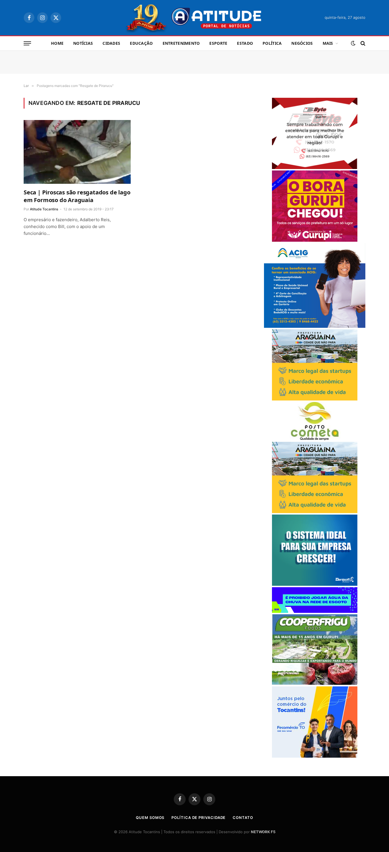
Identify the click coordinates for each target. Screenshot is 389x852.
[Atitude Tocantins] (194, 17)
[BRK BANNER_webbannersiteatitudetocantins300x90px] (314, 611)
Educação (141, 43)
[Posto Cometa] (314, 438)
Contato (243, 817)
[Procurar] (362, 43)
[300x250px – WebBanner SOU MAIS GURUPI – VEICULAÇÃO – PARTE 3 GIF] (314, 240)
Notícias (83, 43)
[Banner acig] (314, 326)
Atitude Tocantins (44, 209)
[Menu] (27, 43)
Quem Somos (150, 817)
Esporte (218, 43)
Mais (328, 43)
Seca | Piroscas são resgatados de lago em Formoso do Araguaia (77, 196)
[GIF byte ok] (314, 167)
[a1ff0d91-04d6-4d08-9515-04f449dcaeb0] (314, 756)
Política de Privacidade (198, 817)
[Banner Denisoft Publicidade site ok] (314, 584)
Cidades (111, 43)
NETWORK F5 (263, 831)
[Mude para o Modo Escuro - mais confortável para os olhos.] (353, 43)
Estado (245, 43)
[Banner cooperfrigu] (314, 683)
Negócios (302, 43)
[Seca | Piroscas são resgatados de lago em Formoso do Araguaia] (77, 152)
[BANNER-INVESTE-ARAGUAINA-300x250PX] (314, 398)
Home (57, 43)
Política (272, 43)
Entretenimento (181, 43)
